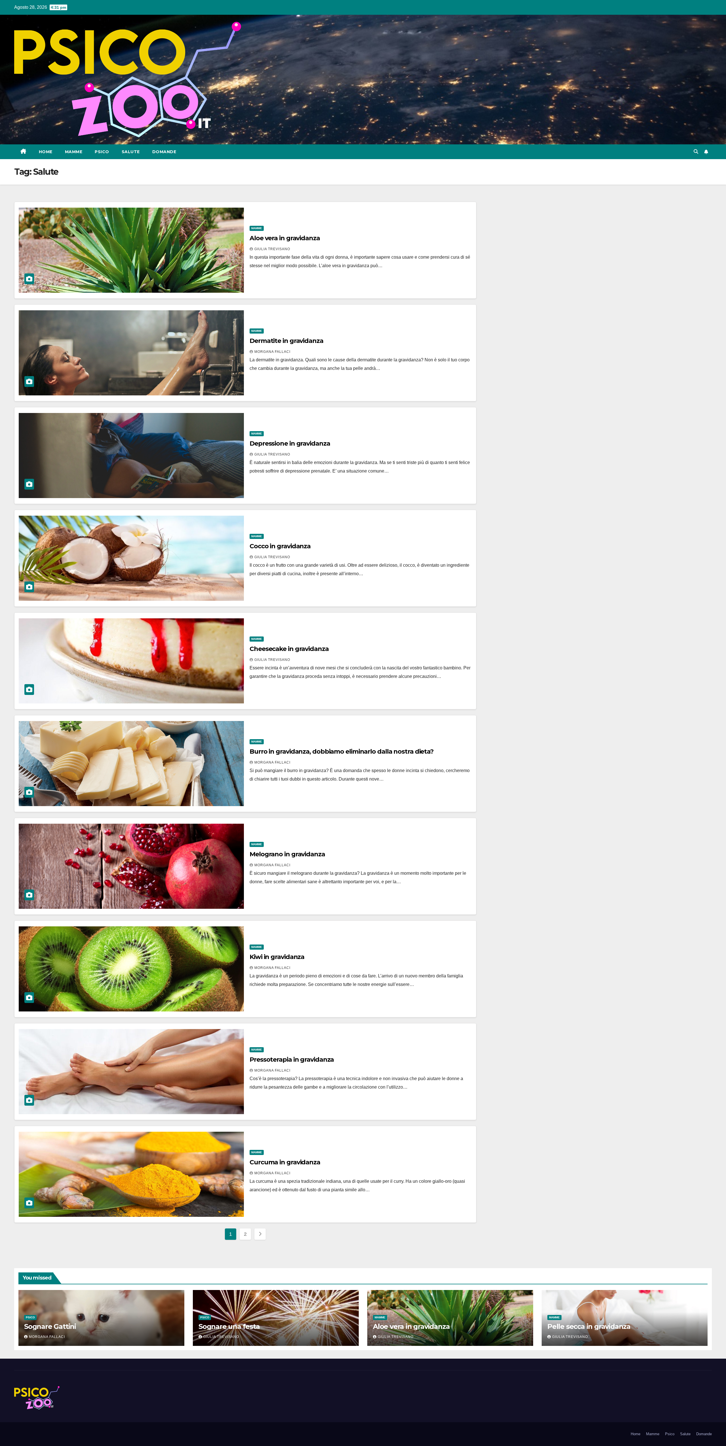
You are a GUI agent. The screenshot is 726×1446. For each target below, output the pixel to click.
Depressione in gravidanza (290, 443)
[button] (696, 151)
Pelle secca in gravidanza (588, 1326)
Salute (131, 151)
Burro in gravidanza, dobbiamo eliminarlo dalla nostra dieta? (342, 751)
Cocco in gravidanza (280, 546)
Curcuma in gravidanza (285, 1162)
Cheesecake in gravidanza (289, 649)
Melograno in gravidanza (287, 854)
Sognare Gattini (50, 1326)
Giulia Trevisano (272, 249)
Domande (164, 151)
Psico (102, 151)
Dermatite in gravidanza (286, 341)
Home (45, 151)
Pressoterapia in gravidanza (292, 1059)
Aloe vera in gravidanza (285, 238)
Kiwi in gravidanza (277, 957)
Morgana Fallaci (272, 352)
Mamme (74, 151)
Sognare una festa (229, 1326)
